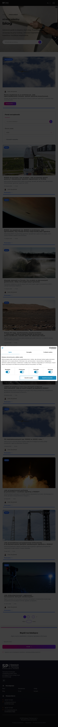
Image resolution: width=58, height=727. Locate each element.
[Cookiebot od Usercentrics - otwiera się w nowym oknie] (50, 348)
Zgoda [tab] (10, 352)
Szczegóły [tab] (29, 352)
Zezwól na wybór (29, 377)
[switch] (22, 372)
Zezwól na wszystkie (47, 377)
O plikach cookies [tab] (47, 352)
